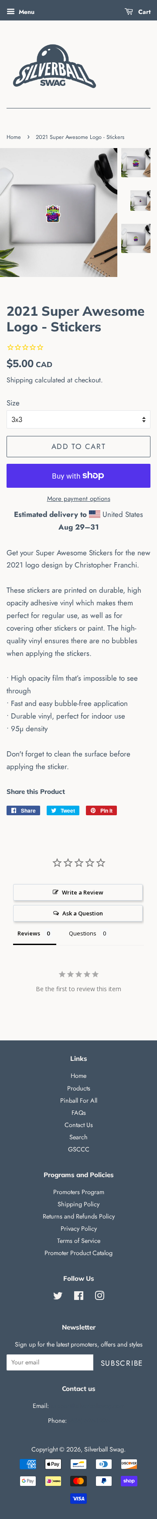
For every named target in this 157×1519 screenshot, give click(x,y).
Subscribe (122, 1363)
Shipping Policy (78, 1204)
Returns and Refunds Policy (79, 1216)
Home (14, 137)
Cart (143, 11)
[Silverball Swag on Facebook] (79, 1297)
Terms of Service (78, 1240)
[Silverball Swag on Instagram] (99, 1297)
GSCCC (78, 1149)
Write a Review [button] (82, 892)
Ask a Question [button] (82, 913)
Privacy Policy (79, 1228)
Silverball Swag (104, 1449)
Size (13, 403)
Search (78, 1137)
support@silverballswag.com (88, 1405)
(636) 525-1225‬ (88, 1420)
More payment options (78, 498)
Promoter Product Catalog (78, 1253)
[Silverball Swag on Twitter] (58, 1297)
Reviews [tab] (28, 933)
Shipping (20, 380)
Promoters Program (78, 1192)
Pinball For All (78, 1100)
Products (78, 1088)
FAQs (79, 1112)
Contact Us (79, 1125)
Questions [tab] (82, 933)
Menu (25, 11)
